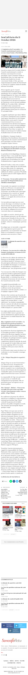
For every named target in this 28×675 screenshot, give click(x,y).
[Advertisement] (14, 15)
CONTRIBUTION (11, 663)
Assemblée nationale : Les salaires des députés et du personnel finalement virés (6, 493)
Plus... (2, 652)
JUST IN (17, 660)
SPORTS (19, 663)
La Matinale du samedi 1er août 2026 (16, 242)
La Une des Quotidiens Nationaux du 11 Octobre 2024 (22, 492)
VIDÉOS (11, 660)
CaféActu (6, 507)
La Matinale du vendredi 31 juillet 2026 (12, 599)
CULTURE (22, 660)
